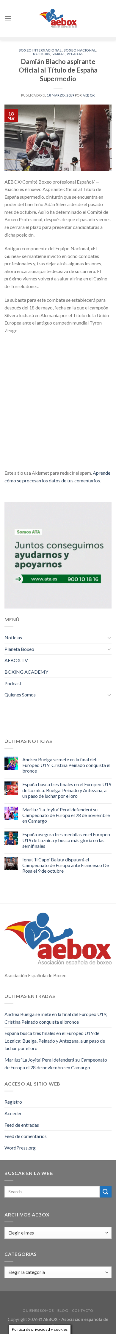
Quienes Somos (20, 694)
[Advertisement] (58, 398)
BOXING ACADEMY (26, 672)
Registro (13, 1102)
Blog (62, 1310)
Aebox (89, 95)
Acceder (13, 1113)
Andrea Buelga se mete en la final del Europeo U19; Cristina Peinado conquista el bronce (66, 765)
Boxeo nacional (80, 50)
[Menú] (8, 18)
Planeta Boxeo (19, 649)
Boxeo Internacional (40, 50)
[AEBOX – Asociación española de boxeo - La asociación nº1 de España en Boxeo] (58, 18)
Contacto (82, 1310)
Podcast (12, 683)
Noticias (41, 54)
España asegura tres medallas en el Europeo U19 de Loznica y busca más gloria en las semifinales (66, 839)
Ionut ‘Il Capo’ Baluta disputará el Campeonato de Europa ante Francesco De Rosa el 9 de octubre (65, 865)
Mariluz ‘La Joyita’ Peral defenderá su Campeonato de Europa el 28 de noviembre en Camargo (66, 815)
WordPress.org (20, 1147)
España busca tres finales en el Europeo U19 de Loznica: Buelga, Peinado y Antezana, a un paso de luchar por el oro (66, 789)
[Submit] (106, 1191)
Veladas (75, 54)
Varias (58, 54)
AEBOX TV (16, 660)
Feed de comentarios (25, 1136)
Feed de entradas (21, 1125)
